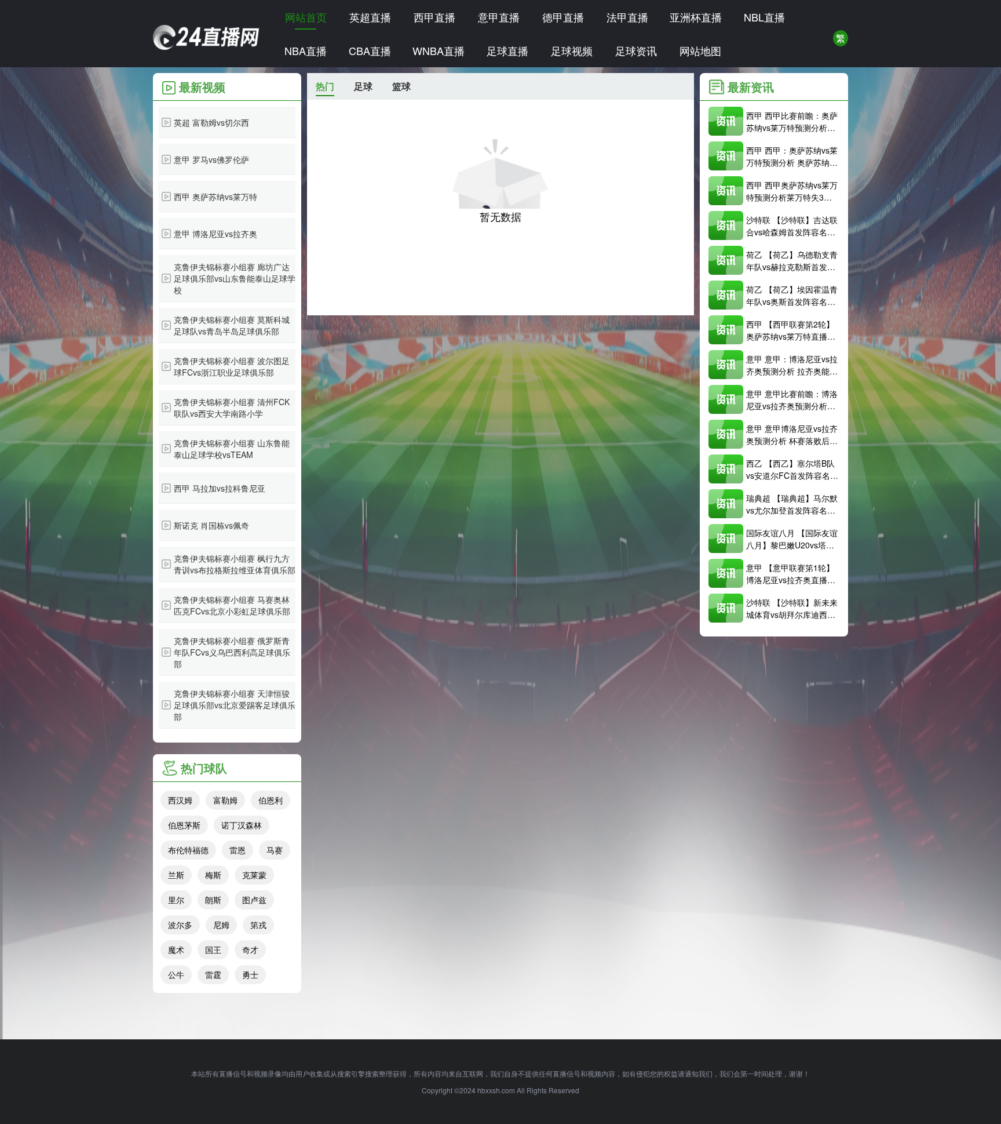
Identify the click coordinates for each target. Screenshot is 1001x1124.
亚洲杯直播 (696, 16)
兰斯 (176, 875)
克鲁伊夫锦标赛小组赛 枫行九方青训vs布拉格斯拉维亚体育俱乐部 (234, 564)
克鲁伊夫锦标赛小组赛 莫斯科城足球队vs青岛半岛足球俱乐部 (232, 325)
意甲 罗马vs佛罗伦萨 (211, 159)
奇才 (250, 949)
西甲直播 (434, 16)
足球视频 (572, 50)
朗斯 (213, 899)
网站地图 (700, 50)
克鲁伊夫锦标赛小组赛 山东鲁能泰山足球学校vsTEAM (232, 448)
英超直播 (370, 16)
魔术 (176, 949)
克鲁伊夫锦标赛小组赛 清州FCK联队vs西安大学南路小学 (232, 407)
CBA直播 (370, 50)
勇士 (250, 974)
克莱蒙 (254, 875)
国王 (213, 949)
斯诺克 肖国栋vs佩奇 (211, 525)
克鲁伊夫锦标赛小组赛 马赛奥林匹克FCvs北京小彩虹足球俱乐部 (232, 605)
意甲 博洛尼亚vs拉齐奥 (215, 233)
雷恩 (237, 850)
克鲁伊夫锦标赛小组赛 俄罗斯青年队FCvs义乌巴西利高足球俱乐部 (232, 652)
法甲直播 (627, 16)
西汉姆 (180, 800)
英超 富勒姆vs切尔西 (211, 122)
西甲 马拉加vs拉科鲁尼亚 (219, 488)
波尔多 (180, 924)
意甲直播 (499, 16)
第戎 (258, 924)
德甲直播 (563, 16)
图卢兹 (254, 899)
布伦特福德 (188, 850)
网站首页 (306, 16)
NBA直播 (305, 50)
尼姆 (221, 924)
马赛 (274, 850)
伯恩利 (270, 800)
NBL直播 (764, 16)
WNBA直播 (438, 50)
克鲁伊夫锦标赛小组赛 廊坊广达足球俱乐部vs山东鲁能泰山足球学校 (234, 278)
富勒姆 (225, 800)
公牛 (176, 974)
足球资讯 (636, 50)
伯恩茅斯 (184, 825)
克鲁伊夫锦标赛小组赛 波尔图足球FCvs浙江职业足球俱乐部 (232, 366)
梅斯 (213, 875)
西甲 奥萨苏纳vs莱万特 (215, 196)
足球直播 (507, 50)
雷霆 (213, 974)
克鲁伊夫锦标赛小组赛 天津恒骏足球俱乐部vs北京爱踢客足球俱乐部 (234, 705)
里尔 (176, 899)
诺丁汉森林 (241, 825)
